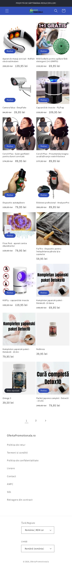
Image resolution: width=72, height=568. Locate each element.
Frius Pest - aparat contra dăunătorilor (15, 244)
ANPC (10, 484)
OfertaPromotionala (39, 561)
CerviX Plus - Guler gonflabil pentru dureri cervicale (16, 155)
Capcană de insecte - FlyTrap (50, 107)
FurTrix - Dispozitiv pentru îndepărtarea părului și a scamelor (48, 251)
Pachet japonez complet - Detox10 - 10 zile (52, 399)
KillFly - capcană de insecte (16, 300)
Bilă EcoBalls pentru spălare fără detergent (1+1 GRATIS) (51, 60)
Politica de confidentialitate (22, 460)
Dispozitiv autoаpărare (14, 202)
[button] (7, 11)
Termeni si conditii (17, 452)
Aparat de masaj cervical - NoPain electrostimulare (19, 60)
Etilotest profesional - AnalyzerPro (52, 202)
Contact (11, 476)
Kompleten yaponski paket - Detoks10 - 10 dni (16, 350)
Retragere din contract (20, 499)
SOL (9, 491)
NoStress (40, 349)
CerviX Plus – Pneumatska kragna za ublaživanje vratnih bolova (52, 155)
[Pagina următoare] (45, 420)
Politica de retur (16, 444)
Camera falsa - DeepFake (14, 107)
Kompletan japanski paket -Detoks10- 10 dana (49, 301)
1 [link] (26, 420)
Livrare (11, 468)
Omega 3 (7, 398)
